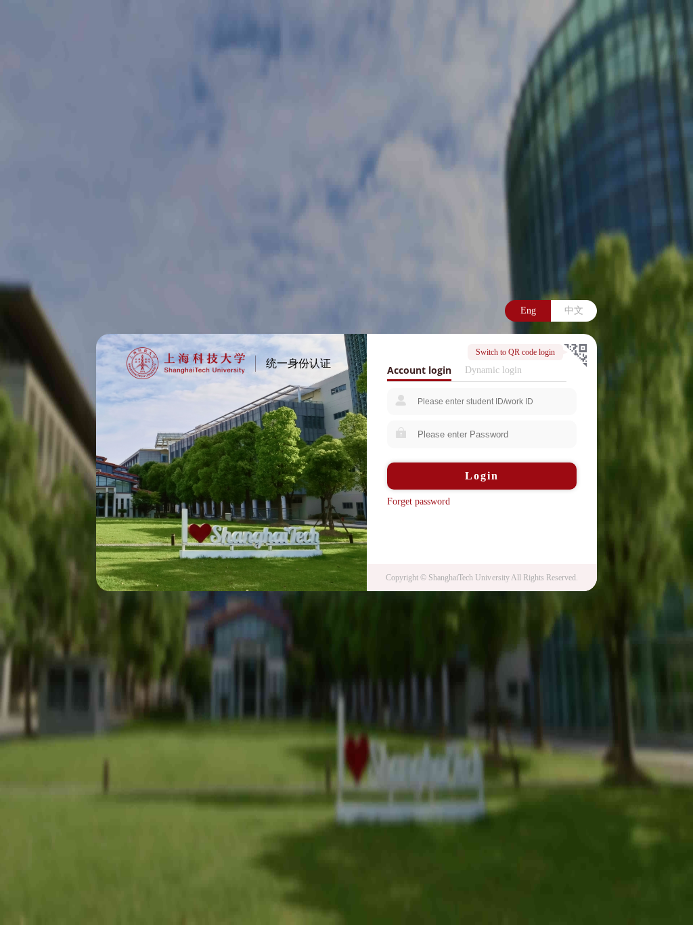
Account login (419, 370)
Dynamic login (493, 370)
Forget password (418, 501)
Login (482, 475)
